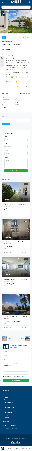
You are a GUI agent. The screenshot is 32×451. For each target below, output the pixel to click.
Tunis (5, 400)
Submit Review (16, 170)
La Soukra (6, 405)
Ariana (6, 410)
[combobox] (18, 120)
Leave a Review (6, 124)
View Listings (13, 347)
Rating (6, 150)
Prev (9, 338)
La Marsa (6, 417)
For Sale (4, 41)
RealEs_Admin (8, 214)
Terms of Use (21, 376)
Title (5, 143)
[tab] (4, 37)
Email (5, 136)
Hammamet (7, 395)
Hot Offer (9, 41)
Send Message (16, 380)
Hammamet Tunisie (9, 407)
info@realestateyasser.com (11, 428)
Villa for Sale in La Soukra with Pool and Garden (16, 241)
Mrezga (6, 415)
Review (6, 157)
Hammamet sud (8, 412)
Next (22, 338)
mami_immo (8, 252)
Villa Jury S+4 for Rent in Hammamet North (15, 204)
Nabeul (6, 397)
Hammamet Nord (8, 402)
